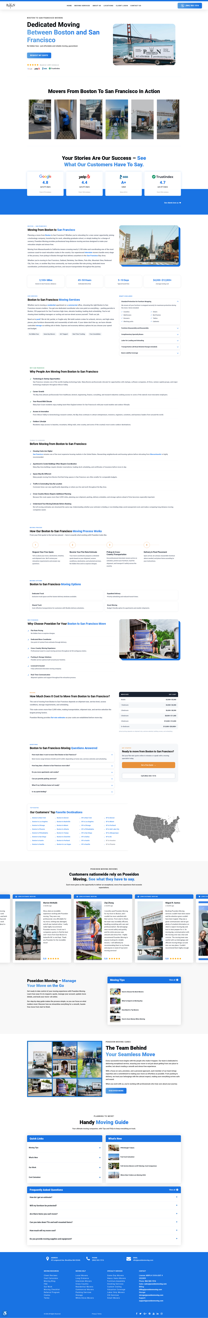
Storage (79, 1295)
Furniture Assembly (116, 1281)
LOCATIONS (108, 5)
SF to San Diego (86, 833)
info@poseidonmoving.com (143, 1260)
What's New (33, 1157)
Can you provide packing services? (44, 779)
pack (38, 319)
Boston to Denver (63, 818)
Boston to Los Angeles (40, 821)
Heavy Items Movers (116, 1278)
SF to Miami (110, 821)
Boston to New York (39, 818)
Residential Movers (84, 1287)
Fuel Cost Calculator (127, 1157)
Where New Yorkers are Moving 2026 (133, 1175)
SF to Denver (110, 818)
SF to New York (86, 818)
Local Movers (82, 1276)
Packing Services (83, 1292)
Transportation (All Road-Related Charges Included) (139, 347)
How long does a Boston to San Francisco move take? (51, 766)
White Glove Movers (85, 1298)
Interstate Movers (84, 1281)
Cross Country (82, 1284)
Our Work (32, 1167)
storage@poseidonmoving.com (151, 1295)
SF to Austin (85, 840)
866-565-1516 (150, 1281)
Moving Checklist (52, 1290)
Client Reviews (50, 1276)
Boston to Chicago (38, 825)
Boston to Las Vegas (64, 844)
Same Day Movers (115, 1276)
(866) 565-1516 (192, 6)
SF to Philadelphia (87, 829)
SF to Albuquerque (112, 833)
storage (39, 326)
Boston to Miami (62, 825)
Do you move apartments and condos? (45, 772)
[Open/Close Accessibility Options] (5, 1313)
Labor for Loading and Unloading (132, 340)
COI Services (113, 1295)
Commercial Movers (85, 1290)
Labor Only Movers (116, 1292)
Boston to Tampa (63, 833)
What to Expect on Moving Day (132, 1001)
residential (51, 305)
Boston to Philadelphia (40, 833)
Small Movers (113, 1298)
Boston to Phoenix (38, 829)
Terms (47, 1298)
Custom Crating (114, 1287)
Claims (47, 1295)
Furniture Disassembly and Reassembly (135, 328)
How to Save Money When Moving (133, 1019)
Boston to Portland (63, 840)
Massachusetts (155, 454)
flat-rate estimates (58, 718)
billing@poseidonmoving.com (150, 1290)
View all (172, 980)
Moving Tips (33, 1148)
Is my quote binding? (39, 792)
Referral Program (52, 1292)
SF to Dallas (85, 837)
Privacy (94, 1314)
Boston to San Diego (39, 837)
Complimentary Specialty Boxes (132, 334)
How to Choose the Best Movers (133, 992)
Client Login (122, 5)
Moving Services (82, 5)
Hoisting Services (115, 1284)
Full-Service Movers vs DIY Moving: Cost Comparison (138, 1166)
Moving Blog (49, 1281)
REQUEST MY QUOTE (39, 55)
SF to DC (109, 837)
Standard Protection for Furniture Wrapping (136, 301)
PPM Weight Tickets (127, 1148)
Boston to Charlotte (63, 837)
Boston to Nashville (63, 821)
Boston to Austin (38, 840)
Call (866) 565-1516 (148, 776)
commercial (72, 305)
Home (69, 5)
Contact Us (135, 5)
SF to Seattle (85, 844)
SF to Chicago (86, 825)
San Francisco (92, 256)
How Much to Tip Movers (130, 1010)
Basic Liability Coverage (129, 353)
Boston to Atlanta (63, 829)
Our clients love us (171, 203)
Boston (48, 235)
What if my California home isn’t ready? (45, 785)
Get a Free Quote (148, 765)
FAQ (46, 1284)
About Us (97, 5)
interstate (88, 252)
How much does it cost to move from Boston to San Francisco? (54, 755)
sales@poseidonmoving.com (155, 1284)
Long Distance (82, 1278)
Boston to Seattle (38, 844)
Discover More (116, 1091)
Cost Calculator (35, 1177)
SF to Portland (111, 825)
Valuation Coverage (116, 1290)
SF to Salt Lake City (112, 829)
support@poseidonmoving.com (151, 1301)
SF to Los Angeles (87, 821)
